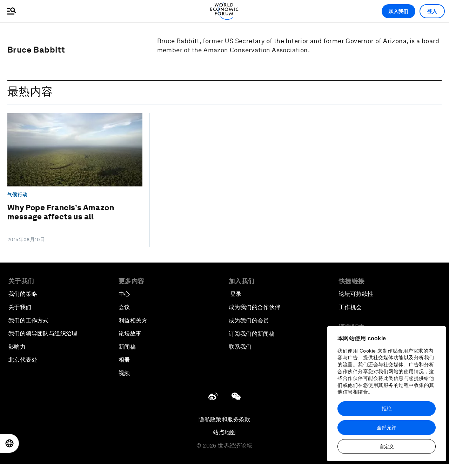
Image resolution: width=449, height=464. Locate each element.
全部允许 (386, 427)
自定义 (386, 446)
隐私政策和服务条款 (224, 419)
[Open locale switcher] (9, 443)
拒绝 (386, 408)
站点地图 (224, 432)
